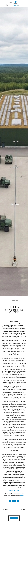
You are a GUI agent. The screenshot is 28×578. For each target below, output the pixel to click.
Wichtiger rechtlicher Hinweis (14, 490)
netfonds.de (22, 495)
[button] (10, 501)
